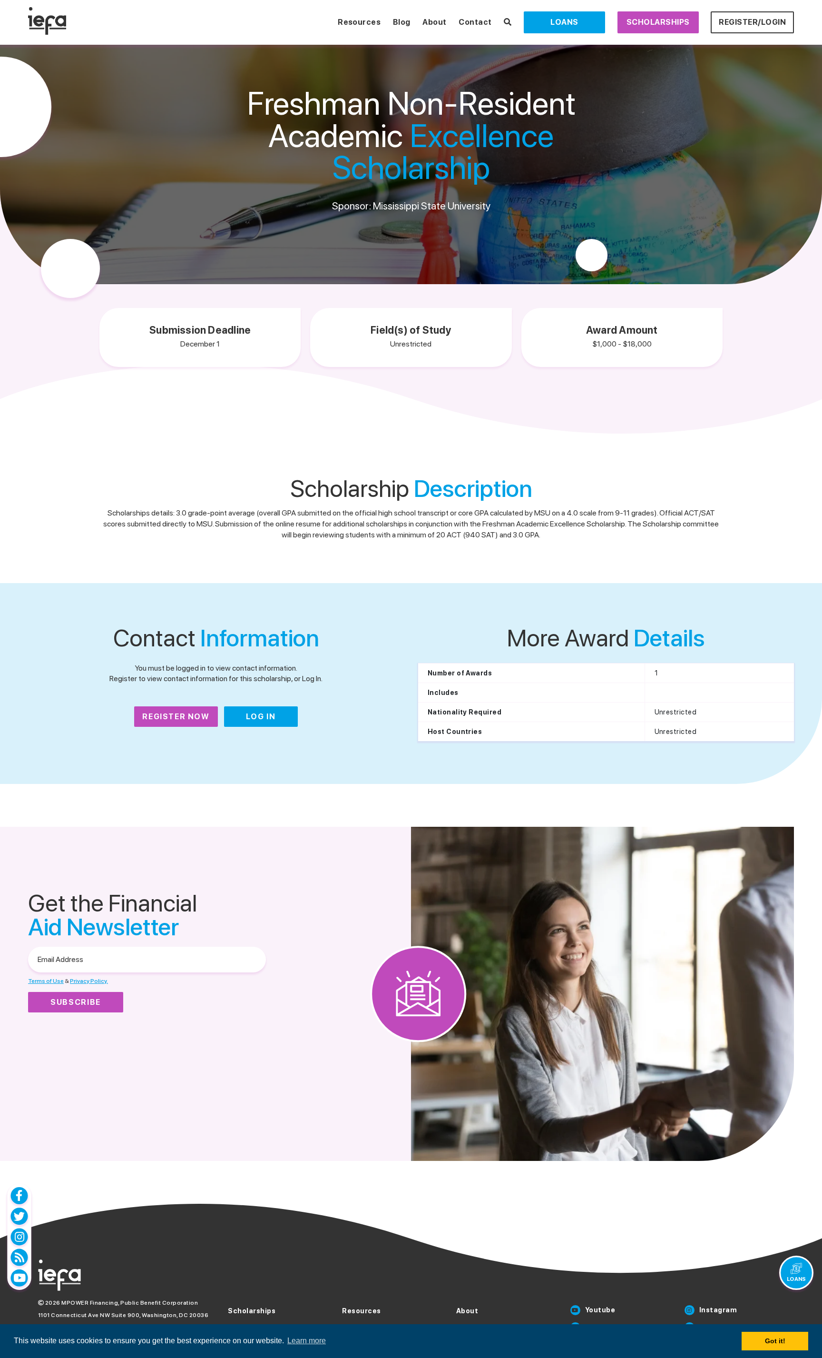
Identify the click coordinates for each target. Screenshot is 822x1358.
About (434, 22)
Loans (564, 22)
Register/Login (752, 22)
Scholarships (658, 22)
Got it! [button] (775, 1341)
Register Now (175, 716)
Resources (359, 22)
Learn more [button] (306, 1341)
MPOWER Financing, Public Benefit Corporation (129, 1302)
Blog (402, 22)
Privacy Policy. (89, 981)
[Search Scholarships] (508, 22)
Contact (475, 22)
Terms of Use (46, 981)
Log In (261, 716)
